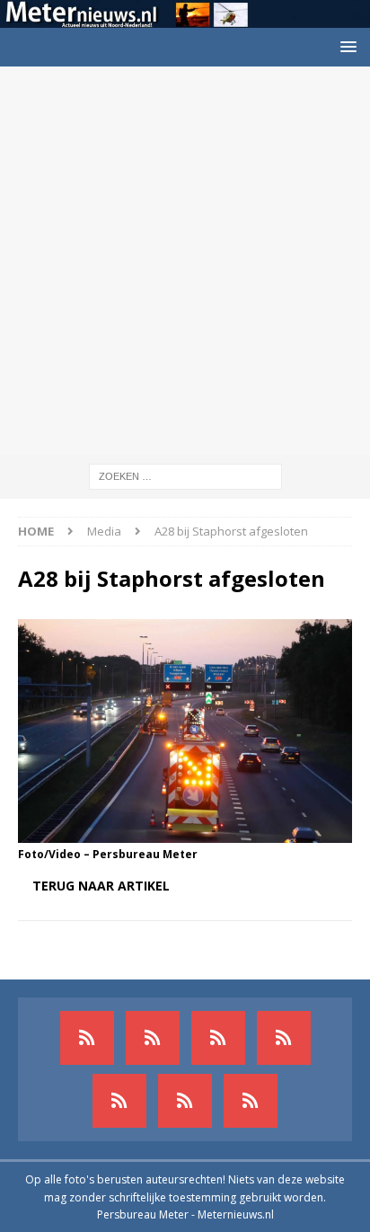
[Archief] (87, 1038)
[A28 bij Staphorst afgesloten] (185, 831)
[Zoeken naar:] (185, 474)
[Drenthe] (153, 1038)
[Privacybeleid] (185, 1101)
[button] (345, 46)
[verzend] (251, 1101)
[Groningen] (218, 1038)
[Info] (119, 1101)
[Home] (284, 1038)
